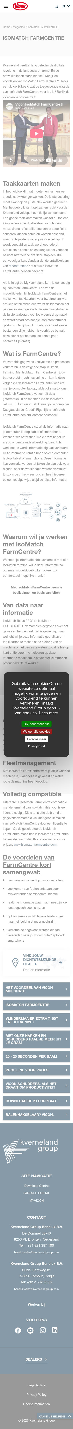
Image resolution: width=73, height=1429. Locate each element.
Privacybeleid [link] (36, 746)
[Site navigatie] (6, 6)
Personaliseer (36, 739)
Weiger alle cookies (36, 731)
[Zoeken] (53, 22)
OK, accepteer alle (37, 724)
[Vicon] (20, 6)
